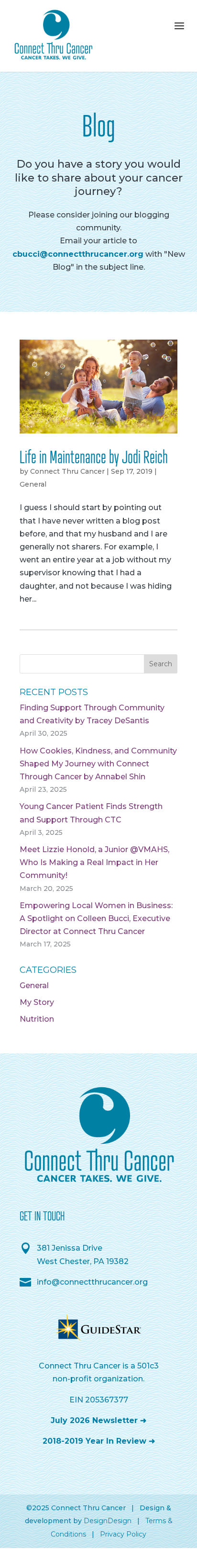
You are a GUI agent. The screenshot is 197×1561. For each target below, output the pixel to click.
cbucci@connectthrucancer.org (77, 254)
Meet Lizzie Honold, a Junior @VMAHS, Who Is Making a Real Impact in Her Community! (94, 862)
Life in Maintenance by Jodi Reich (94, 456)
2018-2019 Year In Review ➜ (99, 1441)
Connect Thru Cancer (67, 471)
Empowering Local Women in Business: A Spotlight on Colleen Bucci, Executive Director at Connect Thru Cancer (96, 918)
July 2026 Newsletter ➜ (98, 1420)
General (33, 484)
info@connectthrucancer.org (92, 1282)
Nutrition (37, 1019)
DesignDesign (107, 1520)
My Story (37, 1002)
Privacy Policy (123, 1534)
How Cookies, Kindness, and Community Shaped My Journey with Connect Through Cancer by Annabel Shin (98, 763)
